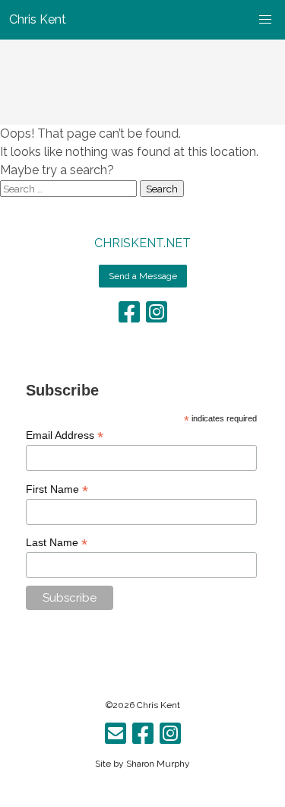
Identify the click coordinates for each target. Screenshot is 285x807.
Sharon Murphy (158, 763)
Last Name (56, 542)
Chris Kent (158, 705)
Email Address (64, 435)
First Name (57, 489)
